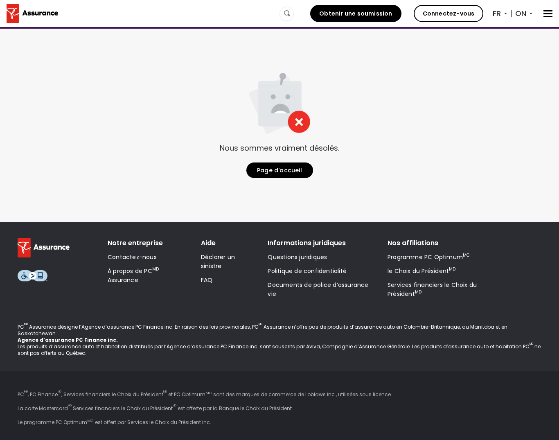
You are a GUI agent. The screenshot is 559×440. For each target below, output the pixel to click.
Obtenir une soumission (355, 13)
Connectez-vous (449, 13)
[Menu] (547, 14)
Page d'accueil (279, 170)
